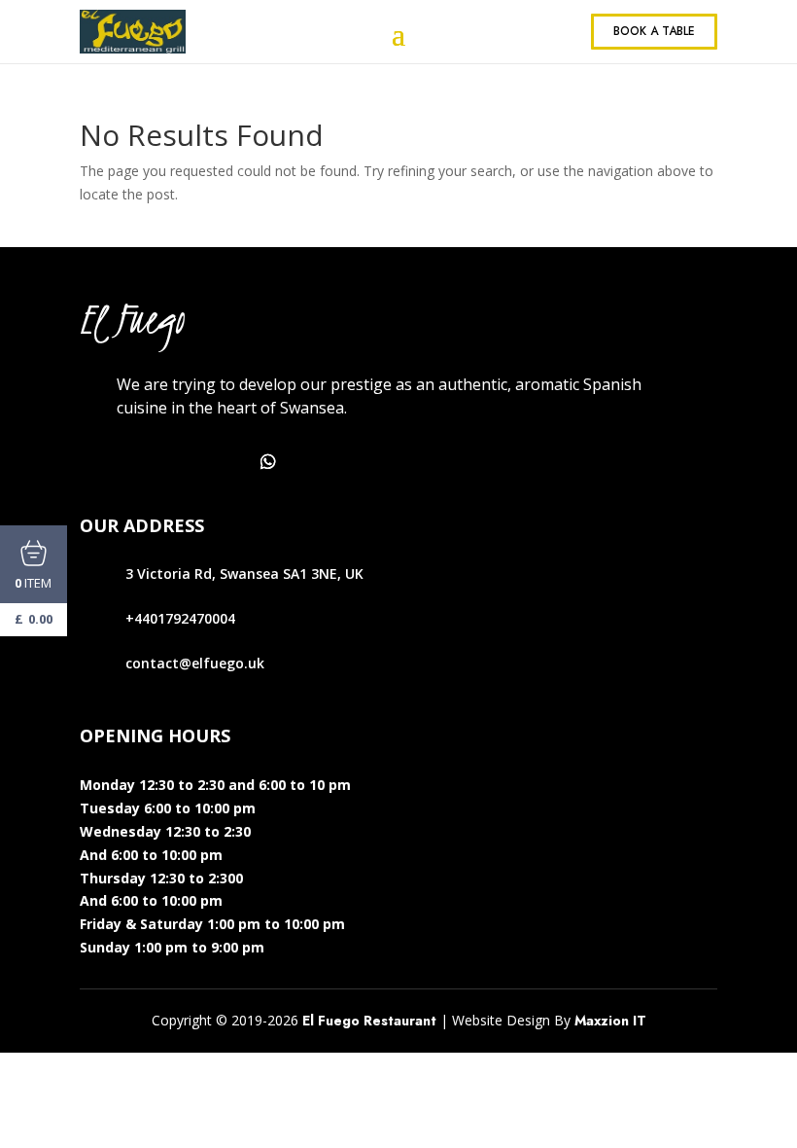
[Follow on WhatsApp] (268, 462)
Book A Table (654, 31)
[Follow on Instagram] (182, 462)
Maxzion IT (610, 1020)
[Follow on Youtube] (225, 462)
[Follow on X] (139, 462)
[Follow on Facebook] (97, 462)
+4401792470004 (180, 618)
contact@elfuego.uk (194, 663)
